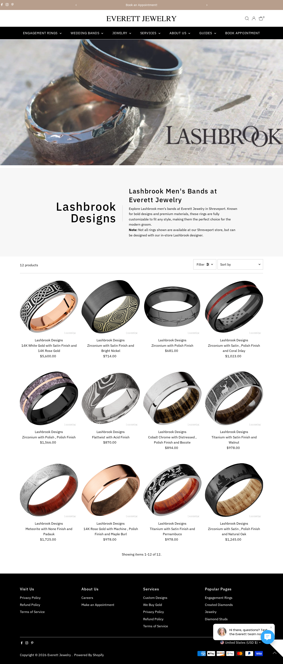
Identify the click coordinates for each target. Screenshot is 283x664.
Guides (206, 33)
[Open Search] (247, 18)
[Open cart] (261, 18)
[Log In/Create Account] (254, 18)
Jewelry (120, 33)
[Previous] (76, 5)
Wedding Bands (85, 33)
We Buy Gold (152, 605)
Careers (87, 598)
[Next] (207, 5)
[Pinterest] (12, 5)
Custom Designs (155, 598)
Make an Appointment (97, 605)
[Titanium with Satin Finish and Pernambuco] (172, 490)
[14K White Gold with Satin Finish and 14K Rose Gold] (49, 306)
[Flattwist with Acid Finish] (110, 398)
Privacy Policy (30, 598)
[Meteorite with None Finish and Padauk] (49, 490)
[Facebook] (2, 5)
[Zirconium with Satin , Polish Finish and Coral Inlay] (234, 306)
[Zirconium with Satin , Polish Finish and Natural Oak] (234, 490)
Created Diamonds (219, 605)
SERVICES (148, 33)
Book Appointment (242, 33)
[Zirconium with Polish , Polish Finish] (49, 398)
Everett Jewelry (59, 655)
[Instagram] (7, 5)
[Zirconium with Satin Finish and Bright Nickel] (110, 306)
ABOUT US (178, 33)
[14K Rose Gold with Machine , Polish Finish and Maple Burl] (110, 490)
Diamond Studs (216, 619)
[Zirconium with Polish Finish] (172, 306)
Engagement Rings (41, 33)
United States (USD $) (241, 642)
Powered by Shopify (89, 655)
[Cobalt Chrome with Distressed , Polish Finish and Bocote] (172, 398)
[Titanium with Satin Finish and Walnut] (234, 398)
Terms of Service (32, 612)
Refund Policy (30, 605)
